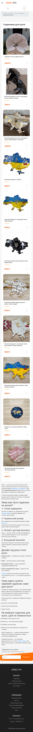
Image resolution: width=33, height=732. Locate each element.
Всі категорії (16, 686)
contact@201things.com (18, 718)
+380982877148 (19, 721)
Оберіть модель (21, 641)
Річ (11, 3)
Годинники (11, 13)
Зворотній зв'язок (16, 698)
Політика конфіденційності (16, 705)
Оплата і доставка (16, 707)
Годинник (4, 573)
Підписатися (26, 657)
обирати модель (6, 513)
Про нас (16, 700)
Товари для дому (16, 681)
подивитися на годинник (18, 488)
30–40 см (4, 523)
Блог (16, 710)
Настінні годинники (19, 13)
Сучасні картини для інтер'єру (16, 683)
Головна (5, 13)
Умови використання (16, 703)
